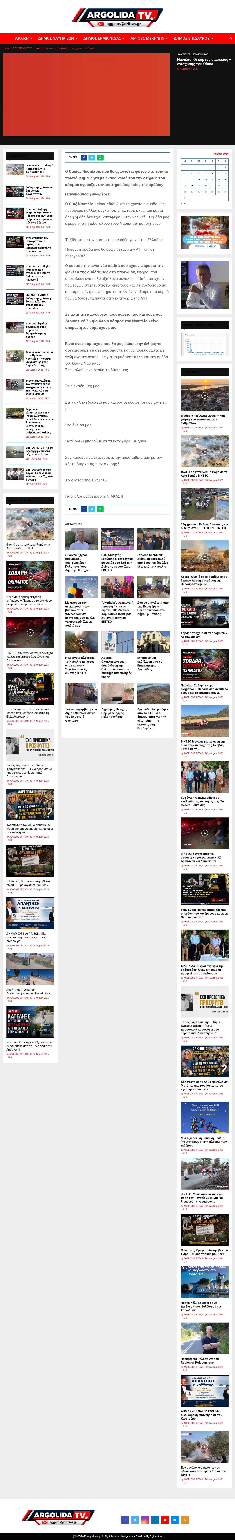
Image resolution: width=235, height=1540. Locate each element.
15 (219, 179)
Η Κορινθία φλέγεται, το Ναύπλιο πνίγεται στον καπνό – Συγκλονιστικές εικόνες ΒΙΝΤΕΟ (80, 665)
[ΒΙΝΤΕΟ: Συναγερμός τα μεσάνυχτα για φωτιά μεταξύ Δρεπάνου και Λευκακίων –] (30, 632)
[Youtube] (165, 1520)
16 (225, 179)
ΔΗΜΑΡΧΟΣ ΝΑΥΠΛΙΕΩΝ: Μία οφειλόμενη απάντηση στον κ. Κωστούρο (26, 937)
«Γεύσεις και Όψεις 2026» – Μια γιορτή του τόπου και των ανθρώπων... (203, 419)
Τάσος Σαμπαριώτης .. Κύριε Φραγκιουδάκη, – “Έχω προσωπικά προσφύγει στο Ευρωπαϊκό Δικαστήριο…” (29, 771)
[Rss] (185, 1520)
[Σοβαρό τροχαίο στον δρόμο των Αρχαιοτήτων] (15, 191)
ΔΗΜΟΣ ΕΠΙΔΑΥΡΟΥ (191, 2)
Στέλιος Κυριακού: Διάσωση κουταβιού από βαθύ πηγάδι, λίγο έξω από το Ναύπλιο (152, 560)
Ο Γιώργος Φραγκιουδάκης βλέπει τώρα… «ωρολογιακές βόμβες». (28, 883)
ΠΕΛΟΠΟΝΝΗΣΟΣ (200, 54)
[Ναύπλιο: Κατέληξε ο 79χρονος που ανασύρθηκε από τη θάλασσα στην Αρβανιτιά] (15, 270)
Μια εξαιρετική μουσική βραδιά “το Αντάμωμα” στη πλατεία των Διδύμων (204, 1141)
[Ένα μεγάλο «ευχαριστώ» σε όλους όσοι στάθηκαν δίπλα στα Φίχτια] (205, 1447)
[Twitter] (135, 1520)
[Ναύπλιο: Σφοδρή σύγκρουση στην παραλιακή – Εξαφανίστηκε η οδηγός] (15, 327)
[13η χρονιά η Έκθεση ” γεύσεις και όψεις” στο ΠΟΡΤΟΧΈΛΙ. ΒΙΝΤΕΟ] (205, 504)
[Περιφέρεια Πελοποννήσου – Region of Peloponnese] (205, 1338)
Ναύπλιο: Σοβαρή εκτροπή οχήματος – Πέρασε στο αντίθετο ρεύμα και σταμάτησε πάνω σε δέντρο (39, 216)
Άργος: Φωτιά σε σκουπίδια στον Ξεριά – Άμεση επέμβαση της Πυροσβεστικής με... (204, 580)
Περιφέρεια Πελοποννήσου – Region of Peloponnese (201, 1360)
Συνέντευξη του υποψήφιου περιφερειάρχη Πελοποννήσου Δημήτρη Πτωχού (77, 562)
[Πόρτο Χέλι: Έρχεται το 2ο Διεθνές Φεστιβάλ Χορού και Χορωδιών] (205, 1282)
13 (206, 179)
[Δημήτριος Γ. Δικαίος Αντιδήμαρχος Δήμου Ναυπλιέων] (30, 969)
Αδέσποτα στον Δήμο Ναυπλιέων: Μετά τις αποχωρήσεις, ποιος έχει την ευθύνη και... (29, 828)
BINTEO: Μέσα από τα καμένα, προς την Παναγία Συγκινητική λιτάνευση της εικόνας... (202, 1197)
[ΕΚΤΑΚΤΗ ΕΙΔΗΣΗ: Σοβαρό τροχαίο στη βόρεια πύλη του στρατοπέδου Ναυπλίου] (15, 299)
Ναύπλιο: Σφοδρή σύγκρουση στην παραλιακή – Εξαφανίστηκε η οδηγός (37, 330)
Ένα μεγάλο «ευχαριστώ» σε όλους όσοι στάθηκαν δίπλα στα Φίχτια (203, 1471)
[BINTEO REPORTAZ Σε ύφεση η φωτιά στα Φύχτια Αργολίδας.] (15, 452)
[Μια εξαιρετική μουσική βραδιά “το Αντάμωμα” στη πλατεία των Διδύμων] (205, 1117)
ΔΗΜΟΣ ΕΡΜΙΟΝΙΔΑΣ (145, 2)
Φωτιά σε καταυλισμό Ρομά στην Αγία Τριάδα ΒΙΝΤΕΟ (39, 168)
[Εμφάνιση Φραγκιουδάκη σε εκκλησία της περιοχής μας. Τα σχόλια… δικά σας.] (205, 777)
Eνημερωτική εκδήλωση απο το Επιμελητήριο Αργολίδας (149, 663)
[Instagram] (145, 1520)
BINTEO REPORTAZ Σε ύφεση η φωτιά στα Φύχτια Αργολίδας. (39, 451)
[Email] (175, 1520)
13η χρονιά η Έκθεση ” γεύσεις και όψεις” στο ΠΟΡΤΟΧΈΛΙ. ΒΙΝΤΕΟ (204, 526)
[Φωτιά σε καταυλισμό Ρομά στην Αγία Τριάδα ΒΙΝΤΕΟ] (15, 169)
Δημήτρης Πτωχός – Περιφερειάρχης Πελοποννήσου (115, 713)
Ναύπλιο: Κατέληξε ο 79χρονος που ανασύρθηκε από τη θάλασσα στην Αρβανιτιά (39, 273)
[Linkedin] (155, 1520)
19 (199, 185)
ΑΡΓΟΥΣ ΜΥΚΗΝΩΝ (168, 2)
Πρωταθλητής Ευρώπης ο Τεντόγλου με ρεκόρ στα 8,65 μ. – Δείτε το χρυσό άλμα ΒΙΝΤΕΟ (117, 562)
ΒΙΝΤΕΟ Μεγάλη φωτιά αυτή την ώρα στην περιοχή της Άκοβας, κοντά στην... (203, 745)
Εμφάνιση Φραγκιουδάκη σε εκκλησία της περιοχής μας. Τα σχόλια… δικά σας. (202, 801)
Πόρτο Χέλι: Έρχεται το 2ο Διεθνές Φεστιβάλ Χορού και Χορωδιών (201, 1306)
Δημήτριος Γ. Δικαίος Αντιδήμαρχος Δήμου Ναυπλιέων (28, 991)
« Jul (183, 203)
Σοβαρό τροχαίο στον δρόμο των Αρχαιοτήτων (39, 190)
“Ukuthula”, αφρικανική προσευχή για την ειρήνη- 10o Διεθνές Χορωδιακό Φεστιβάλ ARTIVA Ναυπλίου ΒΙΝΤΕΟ (117, 612)
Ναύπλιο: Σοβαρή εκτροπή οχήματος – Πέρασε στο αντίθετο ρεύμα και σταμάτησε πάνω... (29, 600)
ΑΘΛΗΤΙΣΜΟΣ (184, 54)
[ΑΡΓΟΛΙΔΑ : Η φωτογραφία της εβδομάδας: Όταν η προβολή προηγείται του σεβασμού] (205, 945)
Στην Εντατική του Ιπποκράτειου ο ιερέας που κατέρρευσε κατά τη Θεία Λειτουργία (38, 244)
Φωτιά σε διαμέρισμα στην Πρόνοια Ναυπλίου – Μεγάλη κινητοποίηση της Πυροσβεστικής (39, 359)
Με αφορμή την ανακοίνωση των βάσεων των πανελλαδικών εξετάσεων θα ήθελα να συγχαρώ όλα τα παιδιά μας (80, 614)
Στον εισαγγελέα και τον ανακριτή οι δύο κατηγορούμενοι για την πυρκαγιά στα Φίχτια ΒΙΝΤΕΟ (38, 387)
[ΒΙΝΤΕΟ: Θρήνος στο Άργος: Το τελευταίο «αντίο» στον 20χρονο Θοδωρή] (15, 474)
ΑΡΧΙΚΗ (103, 2)
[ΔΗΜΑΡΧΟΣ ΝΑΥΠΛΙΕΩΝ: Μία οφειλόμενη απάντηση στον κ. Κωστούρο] (30, 913)
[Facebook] (125, 1520)
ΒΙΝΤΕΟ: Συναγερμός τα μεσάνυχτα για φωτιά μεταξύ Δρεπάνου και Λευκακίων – (29, 656)
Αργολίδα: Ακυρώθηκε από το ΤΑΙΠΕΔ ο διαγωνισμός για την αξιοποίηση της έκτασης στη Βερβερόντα (152, 719)
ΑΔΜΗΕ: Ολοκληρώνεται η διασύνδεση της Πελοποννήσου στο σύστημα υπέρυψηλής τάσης (116, 667)
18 (192, 185)
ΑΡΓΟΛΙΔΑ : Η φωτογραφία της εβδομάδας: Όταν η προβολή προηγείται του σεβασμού (202, 969)
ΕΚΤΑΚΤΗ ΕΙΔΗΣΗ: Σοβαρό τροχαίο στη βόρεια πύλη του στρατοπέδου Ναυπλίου (38, 301)
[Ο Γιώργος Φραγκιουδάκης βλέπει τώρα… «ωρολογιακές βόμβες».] (30, 860)
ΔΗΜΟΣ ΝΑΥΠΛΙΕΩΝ (121, 2)
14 (212, 179)
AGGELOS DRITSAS (18, 552)
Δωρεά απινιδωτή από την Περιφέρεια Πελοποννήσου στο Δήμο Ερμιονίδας (153, 608)
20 (206, 185)
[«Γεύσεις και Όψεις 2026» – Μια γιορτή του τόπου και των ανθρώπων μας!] (205, 395)
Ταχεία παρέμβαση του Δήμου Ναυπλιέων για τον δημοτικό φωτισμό (81, 715)
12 (199, 179)
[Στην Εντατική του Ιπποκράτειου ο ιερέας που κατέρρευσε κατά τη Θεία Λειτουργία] (15, 242)
